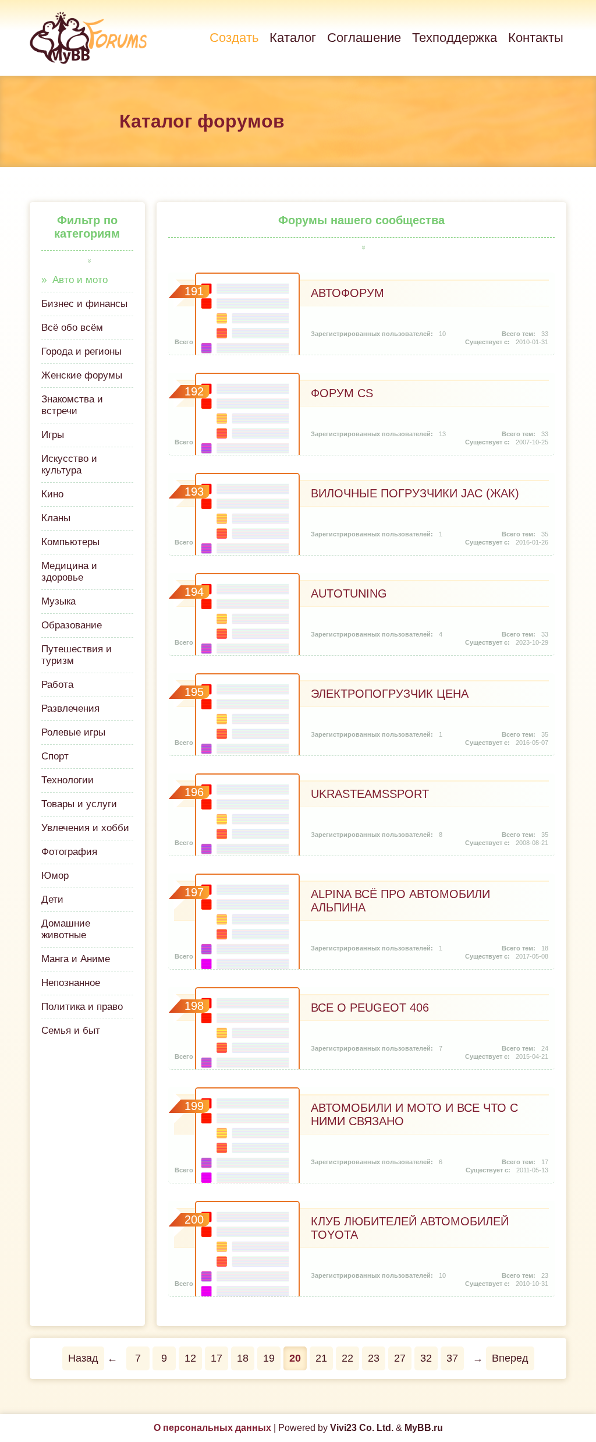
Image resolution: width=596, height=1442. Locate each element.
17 (216, 1358)
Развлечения (70, 708)
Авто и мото (80, 279)
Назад (83, 1358)
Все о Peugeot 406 (370, 1007)
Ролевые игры (73, 732)
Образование (71, 625)
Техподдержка (454, 37)
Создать (234, 37)
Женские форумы (81, 375)
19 (269, 1358)
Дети (52, 899)
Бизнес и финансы (84, 303)
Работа (57, 684)
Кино (52, 494)
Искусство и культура (69, 464)
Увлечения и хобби (85, 827)
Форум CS (342, 393)
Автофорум (347, 293)
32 (426, 1358)
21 (321, 1358)
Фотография (69, 851)
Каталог (292, 37)
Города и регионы (81, 351)
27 (400, 1358)
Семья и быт (70, 1030)
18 (243, 1358)
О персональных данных (212, 1428)
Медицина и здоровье (69, 571)
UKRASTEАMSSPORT (370, 793)
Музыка (58, 601)
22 (347, 1358)
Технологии (67, 780)
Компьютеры (70, 541)
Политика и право (82, 1006)
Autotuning (349, 593)
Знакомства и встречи (72, 405)
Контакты (535, 37)
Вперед (510, 1358)
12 (190, 1358)
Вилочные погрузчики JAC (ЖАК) (415, 493)
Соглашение (364, 37)
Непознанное (70, 982)
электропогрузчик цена (390, 693)
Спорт (55, 756)
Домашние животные (65, 929)
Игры (52, 434)
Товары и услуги (79, 804)
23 (373, 1358)
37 (452, 1358)
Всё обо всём (72, 327)
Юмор (55, 875)
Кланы (55, 518)
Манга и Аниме (75, 958)
